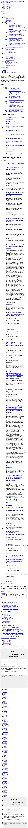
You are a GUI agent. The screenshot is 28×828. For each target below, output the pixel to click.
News (4, 48)
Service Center (9, 63)
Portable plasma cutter (14, 42)
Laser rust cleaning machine (15, 38)
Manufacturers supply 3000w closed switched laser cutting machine (15, 194)
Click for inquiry (4, 591)
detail (11, 185)
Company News (10, 49)
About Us (5, 17)
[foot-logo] (3, 593)
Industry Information (11, 51)
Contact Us (6, 61)
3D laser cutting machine (14, 31)
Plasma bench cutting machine (16, 40)
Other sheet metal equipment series (14, 45)
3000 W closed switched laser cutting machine (14, 168)
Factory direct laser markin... (14, 154)
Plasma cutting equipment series (13, 39)
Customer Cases (10, 60)
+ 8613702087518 (16, 630)
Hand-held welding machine (15, 34)
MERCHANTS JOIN (8, 57)
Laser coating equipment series (13, 36)
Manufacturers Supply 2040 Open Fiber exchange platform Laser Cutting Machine (15, 314)
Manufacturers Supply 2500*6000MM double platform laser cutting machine (15, 532)
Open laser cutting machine (15, 25)
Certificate (8, 20)
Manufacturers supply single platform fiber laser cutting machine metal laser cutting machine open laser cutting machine (14, 409)
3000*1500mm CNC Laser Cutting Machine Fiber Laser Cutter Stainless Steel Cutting (14, 343)
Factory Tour (9, 21)
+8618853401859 (13, 627)
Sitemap (7, 638)
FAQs (4, 53)
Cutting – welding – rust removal (16, 35)
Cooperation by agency (11, 62)
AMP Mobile (13, 638)
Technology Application (11, 54)
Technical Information (11, 52)
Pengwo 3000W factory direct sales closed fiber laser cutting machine (15, 246)
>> (7, 583)
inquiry (8, 185)
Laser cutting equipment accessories (14, 47)
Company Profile (10, 18)
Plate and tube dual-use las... (14, 138)
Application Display (10, 56)
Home (4, 16)
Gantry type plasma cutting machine (17, 43)
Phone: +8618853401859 (10, 1)
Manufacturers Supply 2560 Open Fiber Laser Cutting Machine (14, 561)
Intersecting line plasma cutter (16, 44)
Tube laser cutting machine (15, 26)
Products (5, 22)
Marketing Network (10, 58)
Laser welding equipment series (13, 32)
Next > (5, 583)
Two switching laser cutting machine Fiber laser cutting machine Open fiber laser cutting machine (14, 478)
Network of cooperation (11, 65)
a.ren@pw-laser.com (14, 629)
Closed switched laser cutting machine (17, 30)
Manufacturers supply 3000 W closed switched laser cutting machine (15, 220)
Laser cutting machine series (12, 23)
